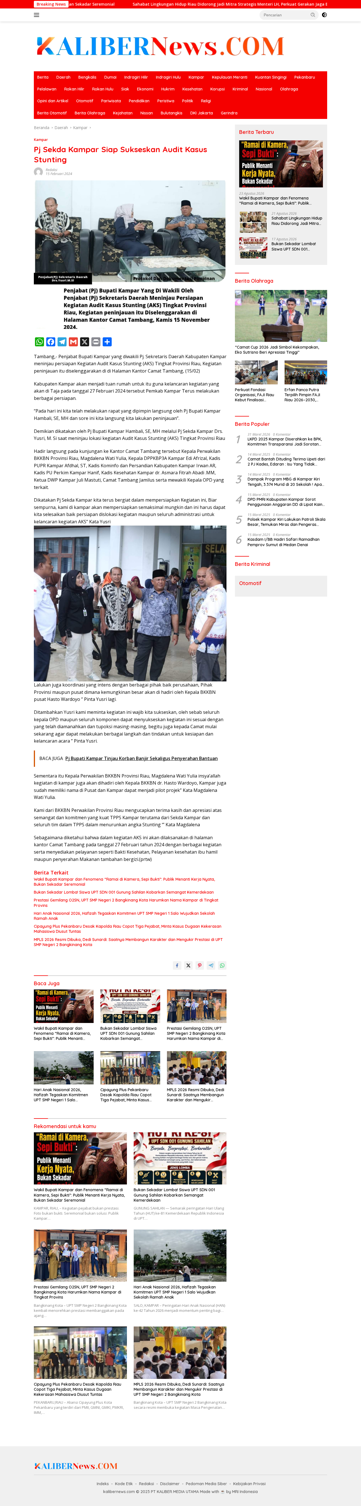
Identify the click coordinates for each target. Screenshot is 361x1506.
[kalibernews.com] (161, 45)
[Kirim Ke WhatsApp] (222, 965)
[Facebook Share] (177, 965)
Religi (206, 100)
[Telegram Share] (211, 965)
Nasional (264, 89)
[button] (313, 14)
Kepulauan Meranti (229, 77)
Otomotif (84, 100)
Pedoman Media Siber (206, 1483)
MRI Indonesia (245, 1491)
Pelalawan (46, 89)
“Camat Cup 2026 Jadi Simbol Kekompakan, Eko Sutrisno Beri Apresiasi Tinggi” (277, 350)
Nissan (146, 113)
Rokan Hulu (102, 89)
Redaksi (51, 169)
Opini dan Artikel (52, 100)
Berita (43, 77)
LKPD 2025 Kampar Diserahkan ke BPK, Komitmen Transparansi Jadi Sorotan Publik (285, 442)
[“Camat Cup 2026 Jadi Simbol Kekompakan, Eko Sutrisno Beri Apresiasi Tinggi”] (281, 316)
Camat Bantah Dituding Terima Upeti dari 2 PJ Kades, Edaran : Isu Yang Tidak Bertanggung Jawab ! (286, 462)
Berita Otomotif (52, 113)
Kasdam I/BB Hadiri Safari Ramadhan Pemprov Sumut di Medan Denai (284, 542)
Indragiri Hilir (136, 77)
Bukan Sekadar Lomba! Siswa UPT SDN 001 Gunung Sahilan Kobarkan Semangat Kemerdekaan (124, 892)
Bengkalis (87, 77)
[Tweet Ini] (188, 965)
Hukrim (168, 89)
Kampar (196, 77)
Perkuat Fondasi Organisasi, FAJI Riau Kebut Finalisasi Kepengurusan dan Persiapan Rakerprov (255, 395)
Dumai (110, 77)
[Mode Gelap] (324, 15)
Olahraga (289, 89)
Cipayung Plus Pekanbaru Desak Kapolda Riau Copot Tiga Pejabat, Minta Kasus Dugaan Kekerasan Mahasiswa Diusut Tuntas (127, 929)
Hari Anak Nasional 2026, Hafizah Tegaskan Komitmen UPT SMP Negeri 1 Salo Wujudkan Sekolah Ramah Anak (124, 916)
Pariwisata (111, 100)
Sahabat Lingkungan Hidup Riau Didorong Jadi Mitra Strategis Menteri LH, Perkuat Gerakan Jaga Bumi (155, 4)
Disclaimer (170, 1483)
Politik (187, 100)
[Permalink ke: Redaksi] (38, 171)
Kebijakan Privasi (249, 1483)
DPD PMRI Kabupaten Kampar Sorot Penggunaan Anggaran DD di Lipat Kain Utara (285, 502)
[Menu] (37, 15)
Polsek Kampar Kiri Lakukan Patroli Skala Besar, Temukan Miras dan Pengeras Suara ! (286, 522)
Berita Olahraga (90, 113)
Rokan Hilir (74, 89)
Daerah (63, 77)
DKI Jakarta (201, 113)
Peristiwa (165, 100)
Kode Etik (124, 1483)
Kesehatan (192, 89)
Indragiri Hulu (168, 77)
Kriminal (240, 89)
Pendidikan (139, 100)
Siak (125, 89)
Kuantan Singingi (271, 77)
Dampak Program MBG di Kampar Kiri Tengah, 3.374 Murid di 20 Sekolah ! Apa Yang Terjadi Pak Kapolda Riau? (285, 482)
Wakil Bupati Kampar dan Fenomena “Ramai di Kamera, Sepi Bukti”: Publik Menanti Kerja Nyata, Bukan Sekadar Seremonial (124, 882)
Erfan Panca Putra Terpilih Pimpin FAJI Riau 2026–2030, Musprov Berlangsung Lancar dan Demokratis (305, 395)
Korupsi (217, 89)
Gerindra (229, 113)
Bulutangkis (171, 113)
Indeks (103, 1483)
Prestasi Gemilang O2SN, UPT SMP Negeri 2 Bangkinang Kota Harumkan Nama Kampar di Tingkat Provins (126, 903)
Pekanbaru (304, 77)
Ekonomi (145, 89)
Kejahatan (123, 113)
